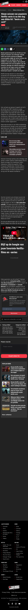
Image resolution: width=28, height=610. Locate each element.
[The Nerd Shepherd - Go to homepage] (5, 1)
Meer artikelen (6, 414)
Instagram (12, 284)
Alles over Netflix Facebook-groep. (12, 290)
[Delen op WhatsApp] (2, 49)
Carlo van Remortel (7, 28)
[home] (9, 5)
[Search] (23, 2)
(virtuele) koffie (15, 281)
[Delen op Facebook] (5, 49)
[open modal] (26, 2)
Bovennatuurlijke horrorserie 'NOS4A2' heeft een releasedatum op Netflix (17, 143)
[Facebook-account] (12, 604)
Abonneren (14, 313)
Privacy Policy (6, 592)
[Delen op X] (8, 49)
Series (3, 25)
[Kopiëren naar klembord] (14, 49)
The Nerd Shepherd (7, 283)
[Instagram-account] (16, 604)
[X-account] (9, 604)
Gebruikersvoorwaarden (18, 592)
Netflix (20, 56)
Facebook (4, 284)
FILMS (13, 5)
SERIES (18, 5)
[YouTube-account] (19, 604)
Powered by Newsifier (14, 607)
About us (14, 595)
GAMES (24, 5)
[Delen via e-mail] (11, 49)
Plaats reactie (14, 356)
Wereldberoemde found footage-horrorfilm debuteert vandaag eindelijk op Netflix (17, 152)
